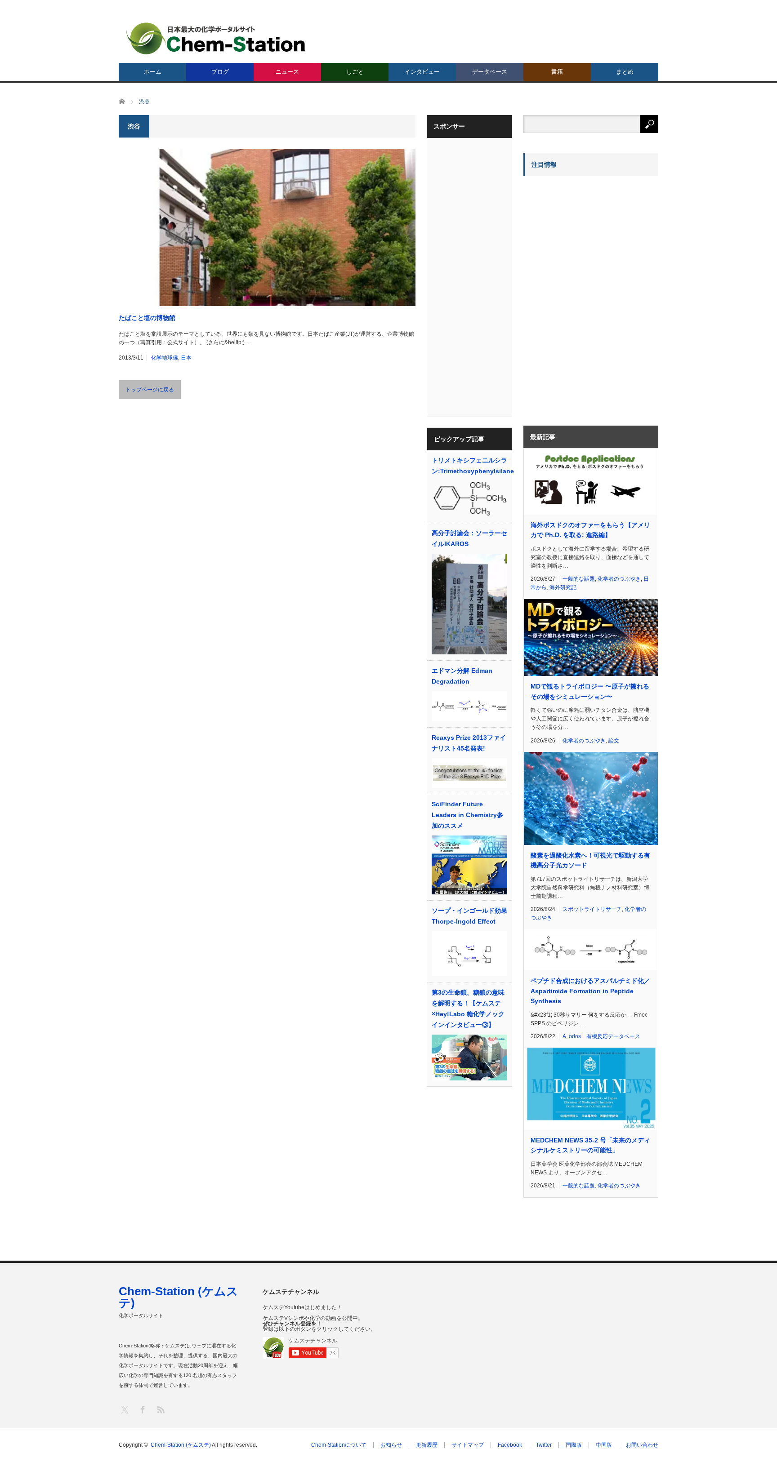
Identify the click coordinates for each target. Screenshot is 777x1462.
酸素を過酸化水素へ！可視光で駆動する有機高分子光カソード (590, 860)
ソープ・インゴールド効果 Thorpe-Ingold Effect (469, 916)
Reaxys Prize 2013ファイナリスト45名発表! (469, 743)
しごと (355, 71)
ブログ (220, 71)
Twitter (544, 1445)
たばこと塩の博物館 (147, 317)
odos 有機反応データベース (604, 1036)
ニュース (287, 71)
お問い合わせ (642, 1445)
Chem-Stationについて (338, 1445)
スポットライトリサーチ (592, 909)
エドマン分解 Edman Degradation (462, 676)
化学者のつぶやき (619, 579)
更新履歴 (427, 1445)
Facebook (510, 1445)
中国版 (604, 1445)
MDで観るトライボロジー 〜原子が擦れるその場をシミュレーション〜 (590, 691)
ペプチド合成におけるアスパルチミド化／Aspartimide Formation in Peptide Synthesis (590, 990)
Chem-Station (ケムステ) (178, 1297)
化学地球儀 (164, 358)
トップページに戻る (149, 390)
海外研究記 (562, 587)
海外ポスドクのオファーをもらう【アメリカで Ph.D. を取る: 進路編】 (590, 529)
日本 (186, 358)
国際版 (574, 1445)
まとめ (625, 71)
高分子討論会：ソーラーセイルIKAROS (469, 538)
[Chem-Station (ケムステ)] (216, 38)
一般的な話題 (579, 579)
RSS (160, 1409)
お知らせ (391, 1445)
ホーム (152, 71)
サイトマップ (467, 1445)
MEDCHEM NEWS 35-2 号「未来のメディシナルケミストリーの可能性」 (590, 1145)
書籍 (557, 71)
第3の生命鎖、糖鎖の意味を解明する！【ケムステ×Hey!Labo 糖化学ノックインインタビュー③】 (468, 1008)
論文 (613, 741)
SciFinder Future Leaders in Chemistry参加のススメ (467, 814)
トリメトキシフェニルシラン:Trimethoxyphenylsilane (469, 466)
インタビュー (422, 71)
